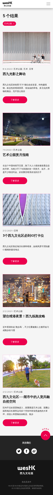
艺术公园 (8, 23)
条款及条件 (26, 481)
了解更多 (15, 99)
